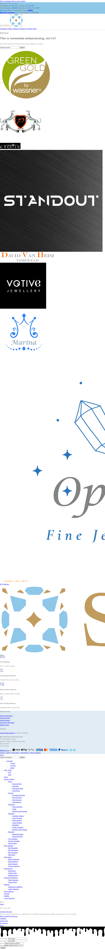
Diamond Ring (17, 784)
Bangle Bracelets (17, 834)
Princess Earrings (14, 866)
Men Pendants (13, 852)
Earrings (11, 793)
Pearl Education (5, 718)
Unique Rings (12, 882)
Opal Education (5, 720)
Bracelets (11, 832)
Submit (3, 948)
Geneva (4, 750)
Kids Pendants (13, 864)
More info (6, 916)
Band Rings (12, 871)
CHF (9, 772)
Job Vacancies (24, 752)
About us (2, 752)
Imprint (8, 752)
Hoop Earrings (17, 797)
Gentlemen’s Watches (15, 887)
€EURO (30, 10)
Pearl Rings (16, 791)
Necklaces (11, 804)
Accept (15, 916)
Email (2, 943)
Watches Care (4, 725)
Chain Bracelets (17, 836)
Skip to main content (18, 1)
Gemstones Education (7, 722)
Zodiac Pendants (17, 827)
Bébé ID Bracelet (13, 859)
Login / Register (9, 898)
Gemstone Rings (17, 788)
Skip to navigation (6, 1)
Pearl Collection (13, 880)
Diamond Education (6, 716)
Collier (14, 809)
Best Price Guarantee (7, 12)
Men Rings (11, 855)
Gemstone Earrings (18, 795)
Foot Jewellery (13, 839)
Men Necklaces (13, 850)
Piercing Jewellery (14, 841)
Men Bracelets (13, 848)
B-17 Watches (4, 584)
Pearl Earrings (17, 800)
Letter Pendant (17, 823)
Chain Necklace (17, 807)
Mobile (2, 945)
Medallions (15, 825)
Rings (10, 781)
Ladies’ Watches (13, 889)
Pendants (11, 813)
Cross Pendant (17, 818)
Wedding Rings (13, 875)
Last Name (4, 941)
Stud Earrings (16, 802)
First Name (4, 938)
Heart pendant (17, 820)
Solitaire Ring (12, 873)
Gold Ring (15, 786)
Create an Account (6, 912)
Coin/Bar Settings (18, 816)
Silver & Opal (12, 843)
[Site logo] (5, 26)
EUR (9, 775)
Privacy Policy (15, 752)
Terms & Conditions (35, 752)
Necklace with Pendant (19, 811)
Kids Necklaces (13, 861)
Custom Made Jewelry (7, 733)
